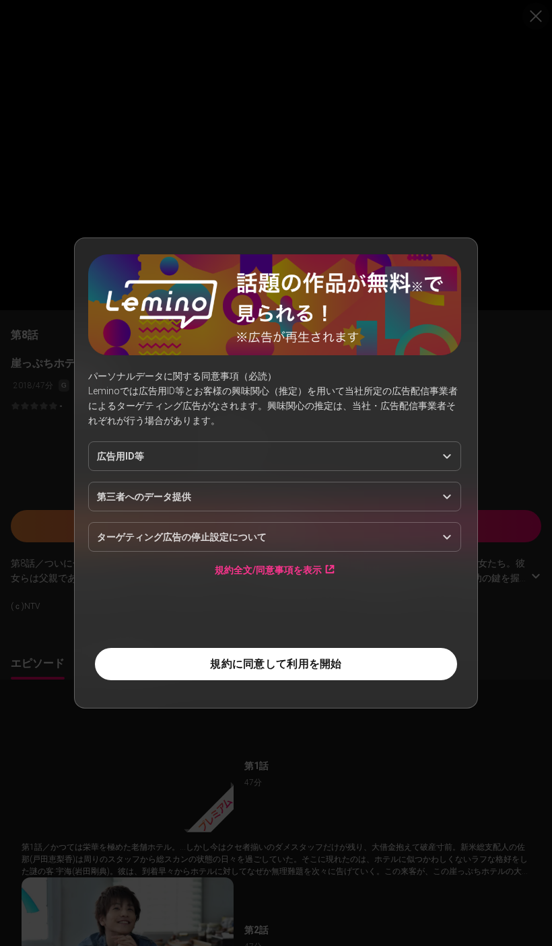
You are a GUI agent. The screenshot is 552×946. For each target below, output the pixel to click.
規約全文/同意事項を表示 (268, 570)
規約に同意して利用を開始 (275, 663)
